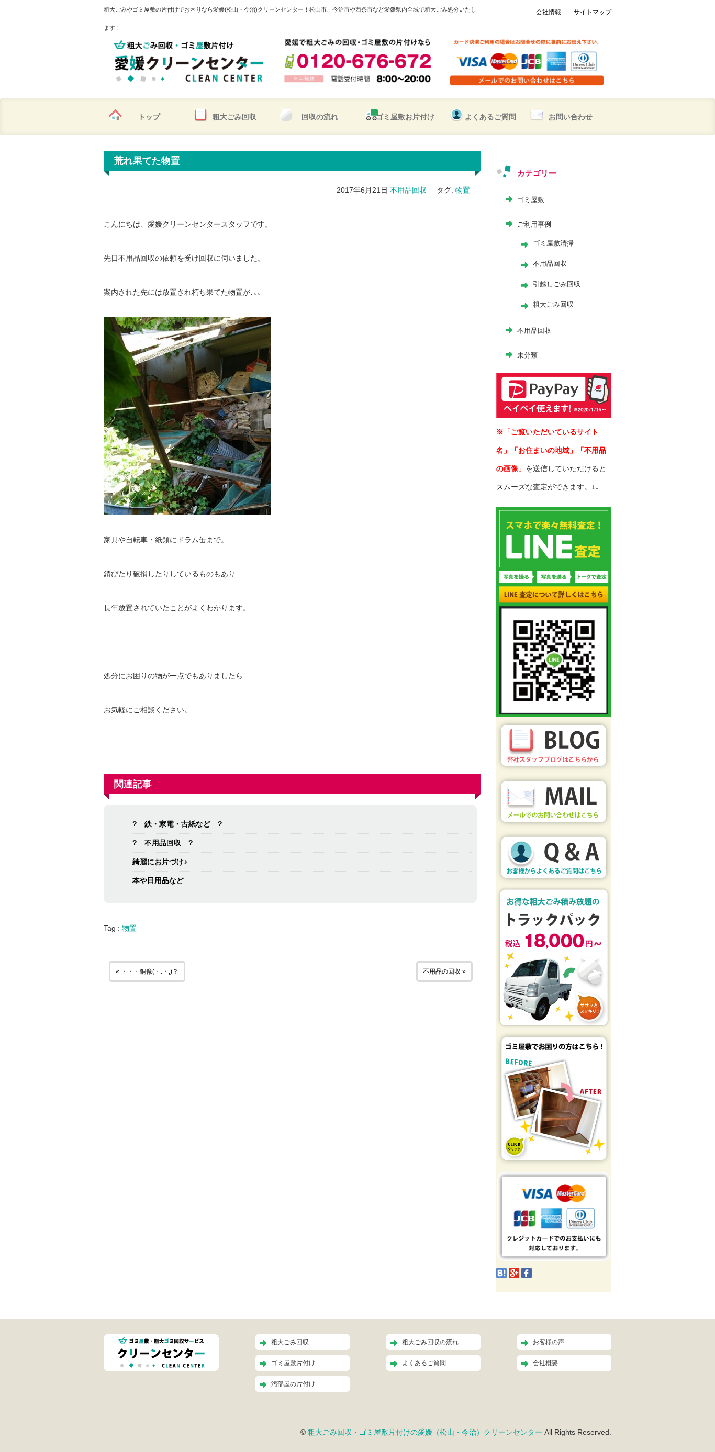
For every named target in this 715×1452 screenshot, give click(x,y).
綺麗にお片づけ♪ (159, 861)
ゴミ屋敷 (530, 200)
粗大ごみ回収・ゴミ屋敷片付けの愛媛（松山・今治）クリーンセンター (425, 1432)
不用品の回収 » (444, 971)
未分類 (527, 355)
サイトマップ (592, 12)
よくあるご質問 (490, 117)
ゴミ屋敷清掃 (553, 243)
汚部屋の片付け (293, 1384)
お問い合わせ (571, 117)
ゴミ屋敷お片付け (405, 117)
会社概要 (545, 1363)
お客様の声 (548, 1342)
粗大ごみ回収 (234, 117)
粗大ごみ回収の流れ (430, 1342)
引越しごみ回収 (556, 284)
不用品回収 (408, 190)
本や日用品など (158, 880)
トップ (149, 117)
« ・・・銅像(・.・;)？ (147, 971)
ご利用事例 (534, 224)
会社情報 (548, 12)
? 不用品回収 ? (162, 843)
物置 (462, 190)
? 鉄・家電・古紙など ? (177, 824)
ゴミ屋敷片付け (293, 1363)
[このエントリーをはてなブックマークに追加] (501, 1272)
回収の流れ (319, 117)
